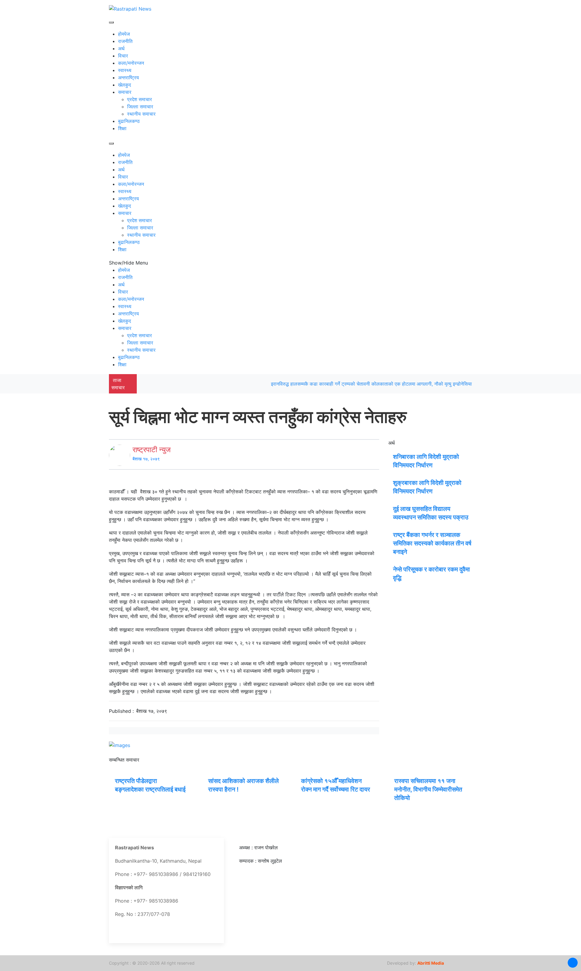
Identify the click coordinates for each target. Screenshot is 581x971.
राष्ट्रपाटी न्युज (152, 449)
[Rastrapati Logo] (130, 8)
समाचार (124, 92)
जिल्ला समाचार (140, 107)
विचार (123, 56)
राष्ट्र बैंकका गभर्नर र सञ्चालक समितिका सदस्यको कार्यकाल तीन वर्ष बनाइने (432, 543)
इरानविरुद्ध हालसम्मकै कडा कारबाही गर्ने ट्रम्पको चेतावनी (304, 384)
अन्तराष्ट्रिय (128, 77)
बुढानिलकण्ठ (129, 121)
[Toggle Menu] (111, 22)
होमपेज (124, 34)
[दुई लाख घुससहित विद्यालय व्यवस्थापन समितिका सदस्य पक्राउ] (390, 508)
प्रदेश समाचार (139, 99)
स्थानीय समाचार (141, 114)
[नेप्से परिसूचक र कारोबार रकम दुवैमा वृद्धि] (390, 569)
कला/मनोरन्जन (131, 63)
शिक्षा (122, 128)
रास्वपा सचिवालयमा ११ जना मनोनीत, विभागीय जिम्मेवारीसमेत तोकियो (428, 789)
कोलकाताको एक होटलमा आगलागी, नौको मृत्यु (395, 384)
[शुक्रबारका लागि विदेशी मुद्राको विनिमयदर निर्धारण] (390, 482)
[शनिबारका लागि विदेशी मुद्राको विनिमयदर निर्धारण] (390, 456)
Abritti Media (430, 963)
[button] (572, 962)
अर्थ (121, 48)
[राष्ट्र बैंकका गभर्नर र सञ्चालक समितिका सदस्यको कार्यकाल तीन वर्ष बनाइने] (390, 534)
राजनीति (125, 41)
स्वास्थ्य (124, 70)
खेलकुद (124, 85)
